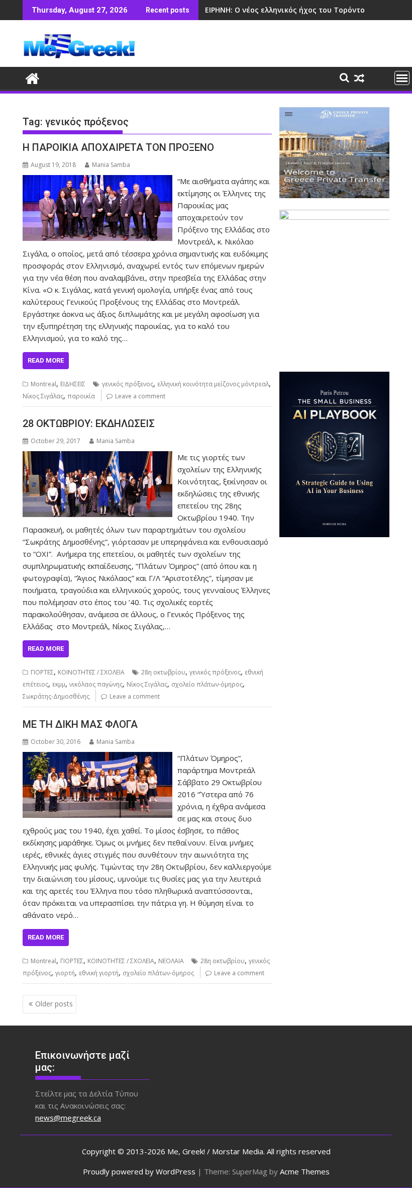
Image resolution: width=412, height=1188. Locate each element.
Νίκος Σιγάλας (43, 396)
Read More (46, 360)
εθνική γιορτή (99, 973)
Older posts (54, 1003)
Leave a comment (140, 396)
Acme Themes (305, 1171)
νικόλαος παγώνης (96, 684)
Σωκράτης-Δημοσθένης (56, 696)
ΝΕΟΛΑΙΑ (171, 961)
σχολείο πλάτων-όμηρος (207, 684)
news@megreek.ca (68, 1118)
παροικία (81, 396)
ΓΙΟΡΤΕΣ (42, 672)
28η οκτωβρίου (163, 672)
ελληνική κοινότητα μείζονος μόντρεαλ (213, 384)
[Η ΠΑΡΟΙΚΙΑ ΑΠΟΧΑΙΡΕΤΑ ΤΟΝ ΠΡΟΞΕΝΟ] (97, 181)
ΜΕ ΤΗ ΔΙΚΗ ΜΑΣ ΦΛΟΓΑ (80, 724)
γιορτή (65, 973)
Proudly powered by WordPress (139, 1171)
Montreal (43, 384)
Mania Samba (111, 164)
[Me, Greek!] (32, 77)
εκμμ (58, 684)
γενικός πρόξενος (127, 384)
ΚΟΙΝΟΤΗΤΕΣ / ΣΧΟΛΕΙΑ (91, 672)
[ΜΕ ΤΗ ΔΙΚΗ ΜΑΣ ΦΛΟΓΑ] (97, 758)
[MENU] (401, 78)
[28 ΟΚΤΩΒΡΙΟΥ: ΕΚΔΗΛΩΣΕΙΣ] (97, 457)
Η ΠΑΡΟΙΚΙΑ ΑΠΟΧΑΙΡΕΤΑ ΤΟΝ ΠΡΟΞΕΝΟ (118, 147)
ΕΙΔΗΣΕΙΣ (72, 384)
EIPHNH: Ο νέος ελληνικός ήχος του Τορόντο (285, 10)
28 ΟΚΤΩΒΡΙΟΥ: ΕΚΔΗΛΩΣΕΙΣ (89, 423)
